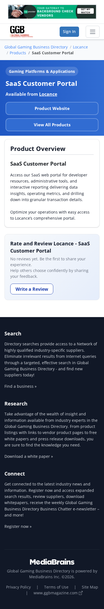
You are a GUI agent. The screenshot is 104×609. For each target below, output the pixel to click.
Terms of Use (56, 587)
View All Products (52, 124)
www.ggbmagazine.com (56, 592)
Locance (80, 47)
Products (18, 52)
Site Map (90, 587)
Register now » (18, 526)
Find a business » (20, 386)
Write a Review (32, 289)
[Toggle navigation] (93, 32)
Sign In (69, 31)
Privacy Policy (18, 587)
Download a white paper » (28, 456)
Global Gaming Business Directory (36, 47)
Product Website (52, 108)
